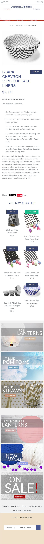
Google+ (22, 14)
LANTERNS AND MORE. (24, 517)
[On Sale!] (22, 499)
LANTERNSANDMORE (16, 99)
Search (5, 506)
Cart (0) (39, 2)
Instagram (25, 14)
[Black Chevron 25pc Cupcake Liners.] (22, 32)
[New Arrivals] (22, 471)
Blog (24, 506)
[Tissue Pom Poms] (22, 379)
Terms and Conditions (22, 510)
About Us (15, 506)
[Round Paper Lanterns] (22, 442)
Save (20, 195)
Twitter (19, 14)
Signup (9, 527)
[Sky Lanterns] (22, 350)
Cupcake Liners (30, 26)
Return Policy (35, 506)
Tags (11, 26)
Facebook (16, 14)
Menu (5, 2)
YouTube (27, 14)
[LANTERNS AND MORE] (22, 6)
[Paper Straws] (22, 408)
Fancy (25, 195)
